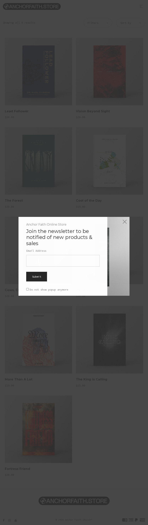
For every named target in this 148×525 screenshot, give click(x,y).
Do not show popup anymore (49, 289)
